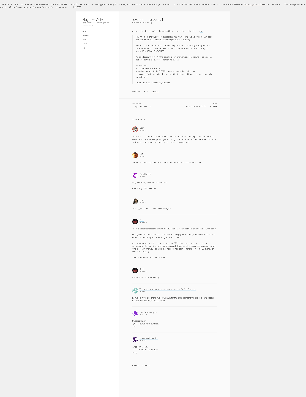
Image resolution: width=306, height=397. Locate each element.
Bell (201, 31)
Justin (141, 128)
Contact (84, 44)
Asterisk (172, 246)
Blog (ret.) (85, 35)
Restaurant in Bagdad (148, 338)
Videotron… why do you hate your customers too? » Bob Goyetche (167, 289)
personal (155, 91)
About (84, 31)
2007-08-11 (143, 23)
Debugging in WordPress (254, 4)
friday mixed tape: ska (141, 106)
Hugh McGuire (93, 19)
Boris (141, 220)
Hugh (150, 23)
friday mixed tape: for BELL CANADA (201, 106)
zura (141, 200)
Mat (141, 153)
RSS (83, 48)
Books (84, 40)
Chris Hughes (145, 174)
